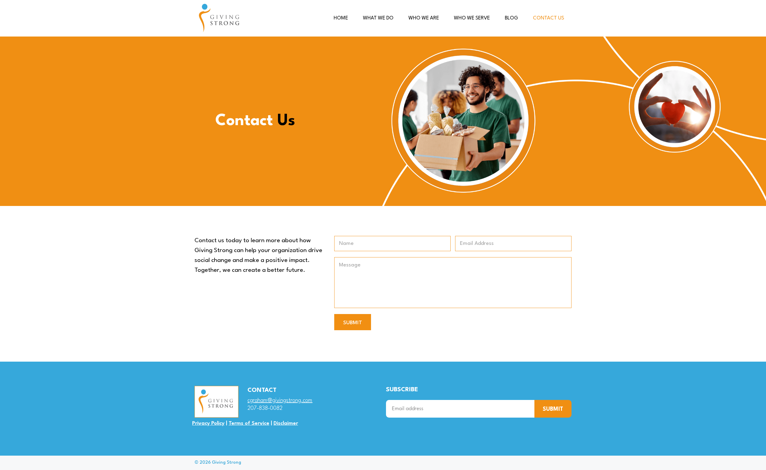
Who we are (423, 18)
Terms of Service (249, 423)
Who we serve (472, 18)
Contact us (548, 18)
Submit (352, 322)
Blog (511, 18)
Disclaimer (285, 423)
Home (341, 18)
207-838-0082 (264, 408)
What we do (378, 18)
